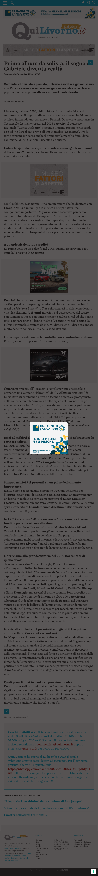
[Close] (68, 422)
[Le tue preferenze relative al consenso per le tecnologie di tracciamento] (93, 871)
